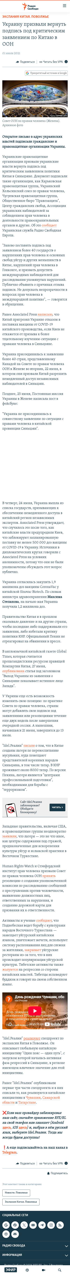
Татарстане (27, 1103)
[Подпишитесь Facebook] (15, 1225)
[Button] (25, 62)
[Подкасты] (6, 1234)
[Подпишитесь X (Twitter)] (24, 1225)
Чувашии (33, 1098)
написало (45, 315)
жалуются (10, 970)
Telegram (9, 1152)
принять (49, 876)
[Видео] (43, 1270)
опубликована (13, 671)
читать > (57, 807)
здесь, (7, 1128)
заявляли (9, 836)
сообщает (49, 225)
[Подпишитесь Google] (6, 1225)
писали (29, 746)
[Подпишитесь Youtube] (33, 1225)
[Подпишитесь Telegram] (42, 1225)
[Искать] (60, 1270)
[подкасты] (27, 1270)
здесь (22, 1128)
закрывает (32, 950)
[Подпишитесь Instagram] (51, 1225)
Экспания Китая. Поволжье (25, 17)
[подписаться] (15, 1234)
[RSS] (60, 1225)
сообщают (44, 921)
